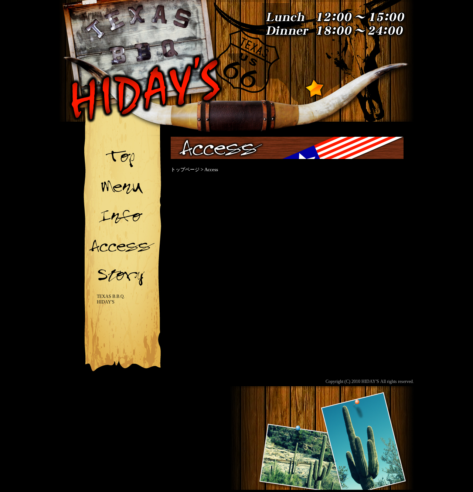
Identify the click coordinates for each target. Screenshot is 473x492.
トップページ (185, 169)
